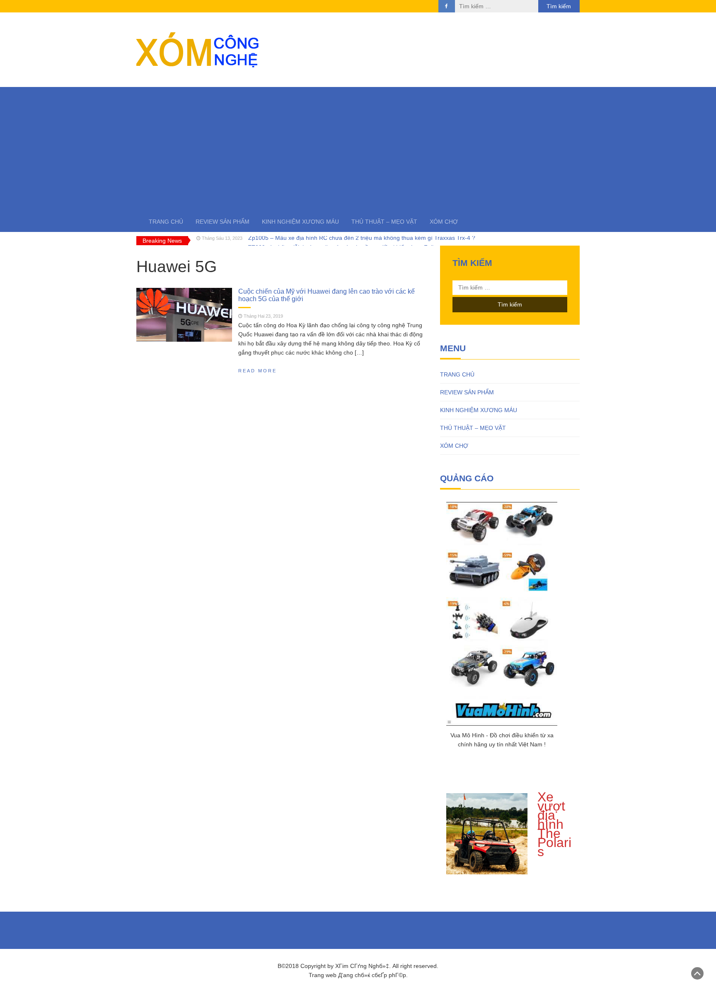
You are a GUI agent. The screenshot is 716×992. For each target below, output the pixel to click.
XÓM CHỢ (444, 221)
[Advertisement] (358, 149)
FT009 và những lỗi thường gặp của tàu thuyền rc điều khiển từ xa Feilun (344, 240)
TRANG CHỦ (166, 221)
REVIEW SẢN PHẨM (222, 221)
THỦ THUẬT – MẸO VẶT (384, 221)
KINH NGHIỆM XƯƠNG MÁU (300, 221)
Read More (257, 370)
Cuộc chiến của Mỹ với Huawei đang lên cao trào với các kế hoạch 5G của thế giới (326, 294)
